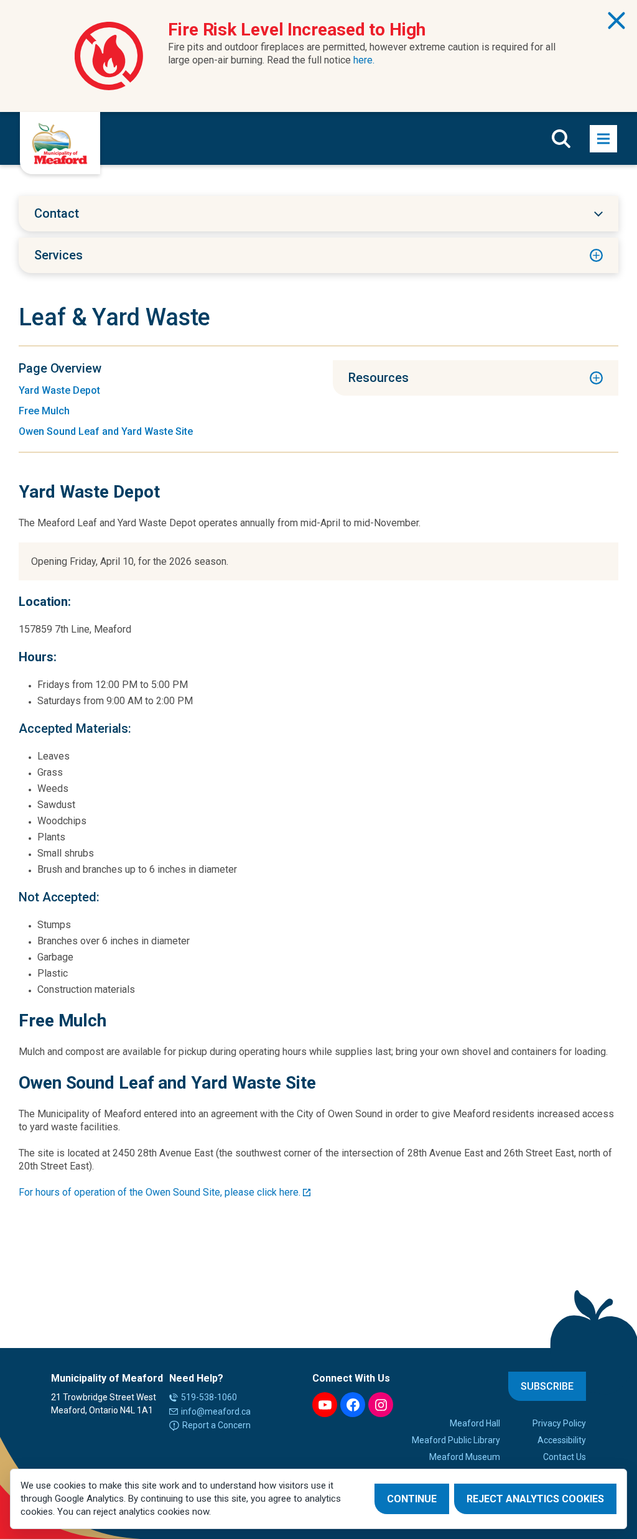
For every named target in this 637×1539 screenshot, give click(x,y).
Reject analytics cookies (535, 1499)
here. (363, 60)
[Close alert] (616, 20)
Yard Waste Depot (59, 390)
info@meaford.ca (216, 1411)
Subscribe (547, 1386)
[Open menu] (603, 138)
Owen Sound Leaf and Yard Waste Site (106, 431)
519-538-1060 (209, 1397)
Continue (412, 1499)
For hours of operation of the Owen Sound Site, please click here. (159, 1192)
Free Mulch (44, 411)
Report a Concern (216, 1425)
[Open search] (561, 138)
